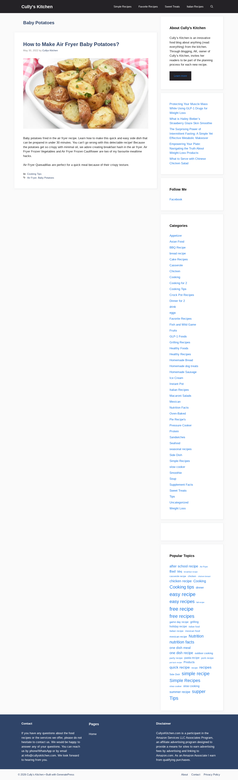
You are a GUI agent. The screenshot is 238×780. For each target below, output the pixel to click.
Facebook (176, 199)
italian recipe (176, 631)
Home (93, 734)
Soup (173, 478)
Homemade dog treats (184, 366)
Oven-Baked (178, 413)
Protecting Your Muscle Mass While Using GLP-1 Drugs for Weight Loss (189, 108)
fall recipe (200, 602)
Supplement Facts (181, 484)
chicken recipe (181, 581)
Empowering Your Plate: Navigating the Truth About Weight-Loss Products (187, 148)
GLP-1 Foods (178, 336)
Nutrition (196, 636)
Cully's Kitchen (37, 6)
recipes (205, 667)
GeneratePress (65, 774)
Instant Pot (177, 384)
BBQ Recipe (178, 247)
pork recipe (207, 658)
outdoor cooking (204, 653)
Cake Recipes (179, 259)
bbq (179, 571)
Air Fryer (32, 177)
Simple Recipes (123, 6)
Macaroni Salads (180, 395)
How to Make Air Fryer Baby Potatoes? (71, 44)
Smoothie (176, 472)
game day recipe (179, 622)
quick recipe (180, 667)
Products (189, 662)
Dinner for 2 (177, 301)
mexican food (192, 631)
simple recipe (196, 673)
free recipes (182, 616)
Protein (174, 431)
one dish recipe (181, 653)
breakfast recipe (191, 572)
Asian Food (177, 241)
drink (173, 306)
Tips (172, 496)
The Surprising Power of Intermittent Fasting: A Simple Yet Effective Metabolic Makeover (191, 133)
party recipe (176, 658)
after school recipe (184, 566)
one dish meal (180, 648)
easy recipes (182, 601)
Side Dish (176, 455)
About (184, 774)
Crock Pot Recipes (182, 295)
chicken (192, 576)
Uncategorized (179, 502)
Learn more (180, 75)
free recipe (181, 609)
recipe (194, 667)
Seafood (175, 443)
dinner (200, 587)
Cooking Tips (34, 173)
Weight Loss (178, 508)
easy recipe (182, 594)
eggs (173, 312)
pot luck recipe (176, 662)
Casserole (176, 265)
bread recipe (178, 253)
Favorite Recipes (148, 6)
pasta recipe (191, 657)
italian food (194, 626)
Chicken (175, 271)
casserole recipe (178, 576)
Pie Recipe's (178, 419)
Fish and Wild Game (183, 324)
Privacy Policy (212, 774)
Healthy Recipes (180, 354)
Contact (195, 774)
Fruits (173, 330)
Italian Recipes (195, 6)
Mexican (175, 401)
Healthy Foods (179, 348)
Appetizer (176, 235)
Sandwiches (177, 437)
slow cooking (191, 686)
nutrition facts (182, 642)
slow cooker (177, 467)
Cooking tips (182, 587)
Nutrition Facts (179, 407)
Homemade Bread (181, 360)
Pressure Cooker (181, 425)
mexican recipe (178, 636)
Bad (173, 571)
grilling (194, 621)
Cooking (175, 277)
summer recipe (180, 692)
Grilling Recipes (180, 342)
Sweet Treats (172, 6)
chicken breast (204, 576)
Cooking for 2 (178, 283)
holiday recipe (178, 626)
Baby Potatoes (46, 177)
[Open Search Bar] (212, 6)
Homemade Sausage (183, 372)
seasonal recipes (181, 449)
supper (198, 691)
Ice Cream (176, 378)
